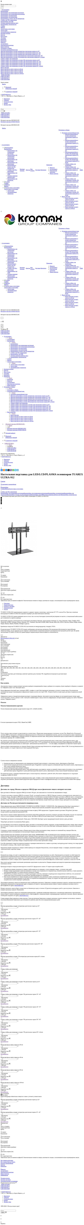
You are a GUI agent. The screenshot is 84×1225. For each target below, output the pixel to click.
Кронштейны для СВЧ (37, 494)
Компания (10, 379)
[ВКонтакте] (2, 470)
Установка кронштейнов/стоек (19, 394)
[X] (9, 470)
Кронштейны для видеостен (69, 494)
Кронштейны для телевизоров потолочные (36, 493)
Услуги (6, 609)
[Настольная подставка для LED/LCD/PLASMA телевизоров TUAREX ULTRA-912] (19, 556)
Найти (2, 1212)
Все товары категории (7, 1160)
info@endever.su (6, 94)
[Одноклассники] (4, 470)
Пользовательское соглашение (9, 1181)
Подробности (4, 915)
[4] (42, 502)
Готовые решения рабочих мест (52, 494)
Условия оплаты (5, 1178)
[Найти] (2, 8)
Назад (10, 338)
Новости (3, 1169)
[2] (42, 499)
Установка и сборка (12, 390)
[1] (42, 498)
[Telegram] (18, 470)
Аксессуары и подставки (17, 364)
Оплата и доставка (9, 606)
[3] (42, 500)
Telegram (6, 100)
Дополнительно (8, 608)
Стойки (3, 489)
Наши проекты (5, 1173)
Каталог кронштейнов (7, 1163)
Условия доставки (6, 1179)
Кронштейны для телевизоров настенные (12, 493)
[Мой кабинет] (1, 320)
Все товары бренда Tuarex (8, 1162)
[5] (42, 503)
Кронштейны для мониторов (56, 493)
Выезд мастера (14, 415)
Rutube (6, 103)
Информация (4, 1175)
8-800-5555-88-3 (5, 75)
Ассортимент (11, 339)
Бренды (3, 1165)
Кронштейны (14, 344)
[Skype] (15, 470)
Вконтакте (7, 98)
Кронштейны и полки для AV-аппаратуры (19, 494)
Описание (7, 603)
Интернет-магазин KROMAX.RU (16, 428)
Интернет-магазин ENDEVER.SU (10, 121)
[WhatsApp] (13, 470)
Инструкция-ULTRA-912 (8, 638)
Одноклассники (8, 101)
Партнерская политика (7, 1172)
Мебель (7, 489)
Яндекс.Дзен (7, 104)
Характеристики (8, 605)
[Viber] (11, 470)
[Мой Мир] (6, 470)
